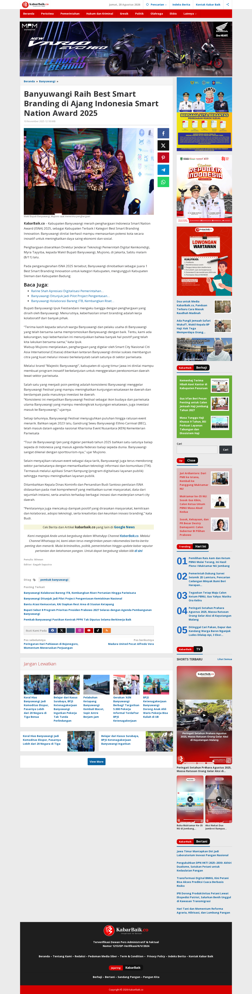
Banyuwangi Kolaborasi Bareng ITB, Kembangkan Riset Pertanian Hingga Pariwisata (80, 593)
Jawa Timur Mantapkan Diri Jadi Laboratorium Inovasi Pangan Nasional (202, 853)
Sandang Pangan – (130, 977)
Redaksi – (81, 956)
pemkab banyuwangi (54, 579)
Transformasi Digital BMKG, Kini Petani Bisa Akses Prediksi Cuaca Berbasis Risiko (203, 882)
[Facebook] (53, 630)
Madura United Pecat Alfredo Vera (131, 642)
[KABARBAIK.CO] (35, 4)
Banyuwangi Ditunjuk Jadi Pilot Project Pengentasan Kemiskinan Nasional (73, 598)
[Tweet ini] (163, 145)
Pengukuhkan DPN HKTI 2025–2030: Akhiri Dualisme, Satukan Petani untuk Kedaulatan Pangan (204, 866)
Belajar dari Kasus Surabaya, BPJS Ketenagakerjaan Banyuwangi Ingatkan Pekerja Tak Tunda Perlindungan (65, 709)
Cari (179, 443)
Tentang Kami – (63, 956)
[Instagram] (80, 630)
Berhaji (97, 977)
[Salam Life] (71, 630)
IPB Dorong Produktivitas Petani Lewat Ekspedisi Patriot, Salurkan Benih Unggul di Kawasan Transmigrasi (204, 897)
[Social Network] (227, 4)
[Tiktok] (98, 630)
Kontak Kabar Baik (201, 956)
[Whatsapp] (163, 182)
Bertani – (111, 977)
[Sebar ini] (163, 133)
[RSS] (107, 630)
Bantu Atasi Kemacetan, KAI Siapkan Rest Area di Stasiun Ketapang (69, 604)
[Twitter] (62, 630)
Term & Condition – (133, 956)
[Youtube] (89, 630)
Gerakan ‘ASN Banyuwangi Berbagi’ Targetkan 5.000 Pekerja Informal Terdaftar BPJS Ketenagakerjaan (126, 709)
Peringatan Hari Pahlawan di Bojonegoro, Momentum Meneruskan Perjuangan (51, 644)
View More (96, 761)
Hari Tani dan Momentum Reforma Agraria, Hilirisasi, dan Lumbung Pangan (203, 910)
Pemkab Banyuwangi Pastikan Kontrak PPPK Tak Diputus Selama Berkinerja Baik (77, 619)
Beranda (44, 956)
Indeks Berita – (178, 956)
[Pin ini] (163, 157)
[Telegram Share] (163, 170)
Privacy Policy (156, 956)
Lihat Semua (225, 659)
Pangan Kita (151, 977)
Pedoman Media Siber (102, 956)
